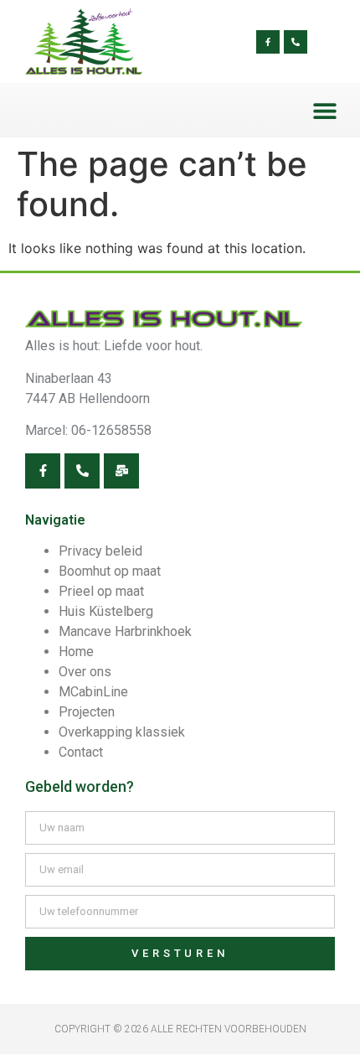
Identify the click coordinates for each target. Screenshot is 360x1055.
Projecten (87, 712)
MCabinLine (93, 692)
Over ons (85, 672)
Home (76, 651)
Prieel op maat (101, 591)
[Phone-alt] (295, 42)
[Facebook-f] (268, 42)
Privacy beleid (100, 551)
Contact (81, 752)
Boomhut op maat (110, 571)
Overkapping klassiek (122, 732)
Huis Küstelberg (106, 611)
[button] (324, 110)
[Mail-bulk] (121, 471)
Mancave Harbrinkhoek (125, 631)
